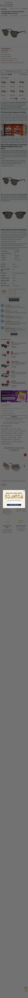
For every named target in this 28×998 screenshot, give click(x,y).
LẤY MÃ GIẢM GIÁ (14, 504)
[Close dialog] (24, 491)
